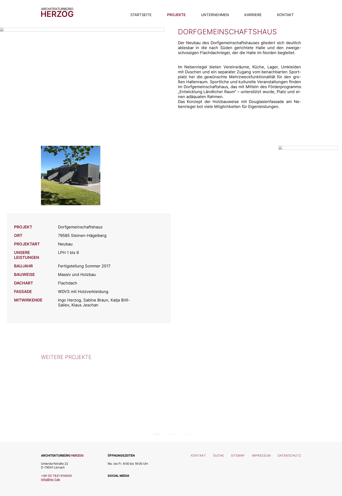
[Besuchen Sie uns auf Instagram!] (112, 481)
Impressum (261, 455)
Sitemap (238, 455)
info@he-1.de (50, 479)
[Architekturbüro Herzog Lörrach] (57, 15)
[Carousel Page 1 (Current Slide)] (156, 434)
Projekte (176, 15)
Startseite (141, 15)
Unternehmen (215, 15)
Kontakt (285, 15)
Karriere (253, 15)
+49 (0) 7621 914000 (56, 476)
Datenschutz (289, 455)
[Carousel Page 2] (171, 434)
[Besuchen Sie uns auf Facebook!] (121, 481)
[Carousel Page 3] (185, 434)
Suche (218, 455)
